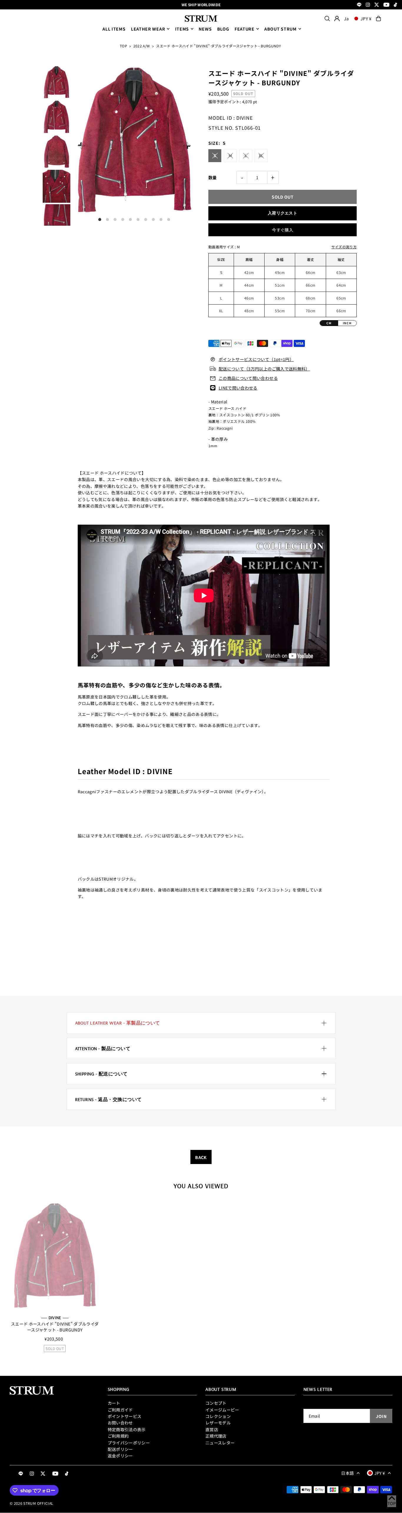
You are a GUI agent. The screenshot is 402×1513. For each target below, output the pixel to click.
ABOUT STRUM (280, 29)
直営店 (211, 1429)
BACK (201, 1157)
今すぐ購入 (282, 230)
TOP (123, 45)
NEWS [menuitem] (205, 29)
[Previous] (81, 145)
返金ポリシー (120, 1456)
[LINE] (359, 5)
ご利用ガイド (120, 1410)
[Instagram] (368, 5)
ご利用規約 (118, 1436)
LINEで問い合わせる (238, 388)
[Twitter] (376, 5)
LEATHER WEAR (148, 29)
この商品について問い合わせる (248, 378)
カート (114, 1403)
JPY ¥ (366, 18)
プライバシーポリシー (129, 1443)
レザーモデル (218, 1423)
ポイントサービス (125, 1416)
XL (261, 155)
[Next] (187, 145)
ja (346, 18)
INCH (347, 323)
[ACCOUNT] (337, 18)
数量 (212, 177)
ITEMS (182, 29)
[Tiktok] (395, 5)
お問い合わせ (120, 1423)
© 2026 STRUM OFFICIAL (31, 1503)
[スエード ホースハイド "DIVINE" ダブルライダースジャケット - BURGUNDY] (55, 1256)
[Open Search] (327, 18)
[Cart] (378, 18)
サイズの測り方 (344, 246)
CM (329, 323)
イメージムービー (222, 1410)
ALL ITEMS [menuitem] (113, 29)
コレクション (218, 1416)
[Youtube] (386, 5)
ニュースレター (220, 1443)
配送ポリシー (120, 1449)
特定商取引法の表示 (127, 1429)
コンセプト (216, 1403)
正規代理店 (216, 1436)
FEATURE (245, 29)
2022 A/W (141, 45)
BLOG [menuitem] (223, 29)
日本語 (347, 1473)
